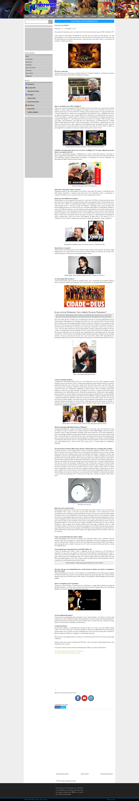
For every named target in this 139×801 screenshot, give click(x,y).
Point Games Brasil (33, 101)
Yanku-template (43, 799)
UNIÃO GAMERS (33, 112)
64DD (27, 56)
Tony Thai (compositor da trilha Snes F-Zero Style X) (69, 651)
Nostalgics (31, 94)
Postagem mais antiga (107, 773)
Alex (62, 28)
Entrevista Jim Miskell (62, 25)
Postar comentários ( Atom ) (68, 780)
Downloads (29, 62)
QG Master (31, 105)
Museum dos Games (33, 91)
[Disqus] (84, 739)
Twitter (64, 707)
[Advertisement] (84, 673)
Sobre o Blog (29, 73)
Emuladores (29, 65)
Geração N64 (31, 87)
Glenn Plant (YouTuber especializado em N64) (67, 653)
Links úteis (29, 70)
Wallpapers (29, 76)
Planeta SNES (32, 98)
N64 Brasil (31, 799)
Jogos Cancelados (30, 67)
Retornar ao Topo (111, 799)
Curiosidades (29, 59)
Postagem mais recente (62, 773)
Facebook (57, 707)
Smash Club (31, 109)
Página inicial (85, 773)
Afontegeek (31, 84)
